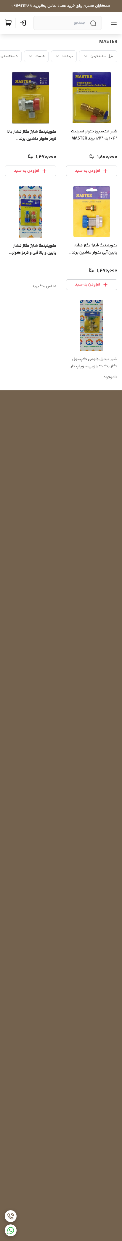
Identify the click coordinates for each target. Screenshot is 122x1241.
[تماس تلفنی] (11, 1216)
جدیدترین (98, 56)
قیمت (40, 56)
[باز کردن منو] (112, 23)
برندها (67, 56)
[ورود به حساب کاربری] (24, 23)
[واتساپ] (11, 1230)
